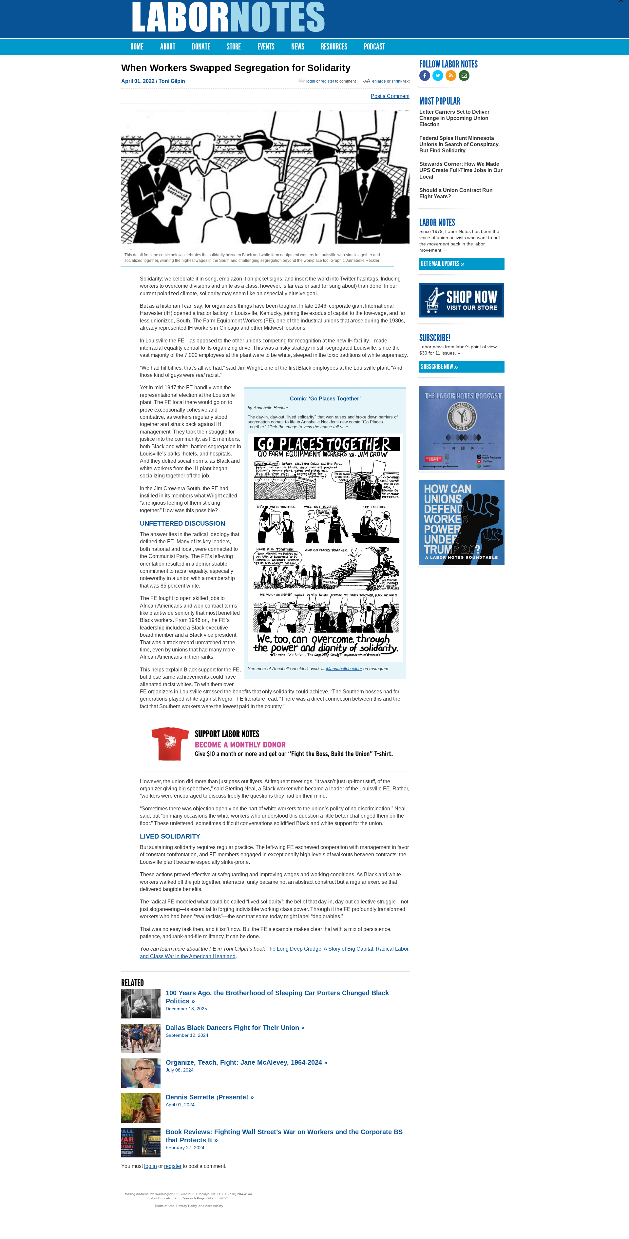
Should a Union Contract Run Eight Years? (456, 193)
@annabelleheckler (344, 668)
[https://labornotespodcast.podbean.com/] (462, 467)
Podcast (374, 47)
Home (136, 47)
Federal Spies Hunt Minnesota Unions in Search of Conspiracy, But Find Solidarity (459, 144)
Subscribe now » (439, 366)
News (297, 47)
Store (234, 47)
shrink (396, 81)
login (310, 81)
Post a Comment (390, 96)
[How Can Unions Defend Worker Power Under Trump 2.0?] (462, 562)
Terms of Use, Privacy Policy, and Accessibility (189, 1206)
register (327, 81)
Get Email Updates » (443, 264)
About (167, 47)
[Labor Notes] (228, 17)
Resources (334, 47)
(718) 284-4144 (240, 1194)
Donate (201, 47)
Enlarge (379, 81)
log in (150, 1166)
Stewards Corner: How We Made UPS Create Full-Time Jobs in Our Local (461, 170)
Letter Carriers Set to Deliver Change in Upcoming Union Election (454, 118)
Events (266, 47)
